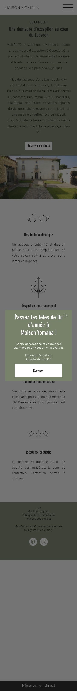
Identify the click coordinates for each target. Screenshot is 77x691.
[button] (66, 315)
